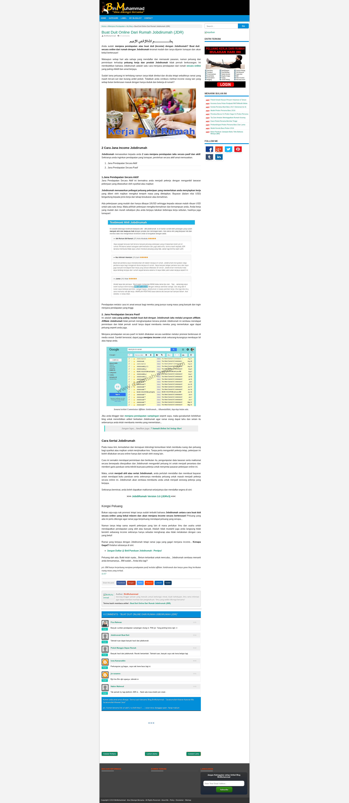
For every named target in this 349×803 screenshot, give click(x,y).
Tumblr (168, 583)
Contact (148, 18)
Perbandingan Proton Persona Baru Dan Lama (227, 125)
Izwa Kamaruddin (118, 661)
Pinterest (149, 583)
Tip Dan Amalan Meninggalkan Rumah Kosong (227, 118)
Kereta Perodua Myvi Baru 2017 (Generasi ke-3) (228, 107)
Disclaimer (180, 800)
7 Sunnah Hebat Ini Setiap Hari (166, 428)
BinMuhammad (131, 594)
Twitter (140, 583)
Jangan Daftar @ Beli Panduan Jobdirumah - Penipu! (134, 551)
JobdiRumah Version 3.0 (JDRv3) (151, 496)
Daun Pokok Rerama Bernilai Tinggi (223, 121)
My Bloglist (135, 18)
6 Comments (125, 36)
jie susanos (115, 674)
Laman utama (152, 754)
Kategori (113, 18)
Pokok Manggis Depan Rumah (123, 648)
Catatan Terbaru (109, 754)
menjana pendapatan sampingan (142, 416)
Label (124, 18)
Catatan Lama (193, 754)
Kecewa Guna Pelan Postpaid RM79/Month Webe (228, 103)
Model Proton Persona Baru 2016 (222, 110)
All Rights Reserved (152, 800)
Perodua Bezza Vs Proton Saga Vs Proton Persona (229, 114)
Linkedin (159, 583)
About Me (165, 800)
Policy (172, 800)
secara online (194, 66)
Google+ (131, 583)
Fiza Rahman (116, 622)
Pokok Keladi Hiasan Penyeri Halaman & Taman (228, 100)
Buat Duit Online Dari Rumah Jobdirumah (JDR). (150, 603)
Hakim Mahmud (117, 686)
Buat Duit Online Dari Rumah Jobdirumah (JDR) (142, 32)
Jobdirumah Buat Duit (120, 635)
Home (103, 18)
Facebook (121, 583)
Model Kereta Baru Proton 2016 (222, 128)
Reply (105, 629)
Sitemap (188, 800)
